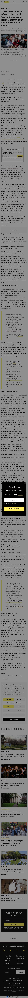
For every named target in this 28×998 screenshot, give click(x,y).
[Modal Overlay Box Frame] (14, 499)
